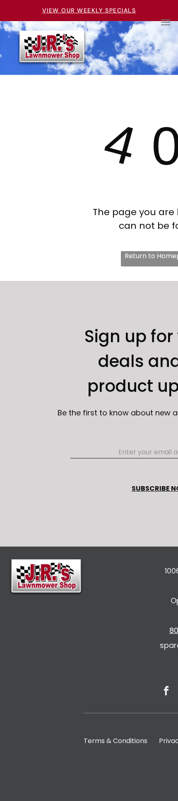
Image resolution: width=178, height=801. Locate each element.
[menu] (165, 22)
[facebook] (166, 691)
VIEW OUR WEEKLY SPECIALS (89, 10)
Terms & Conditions (115, 741)
